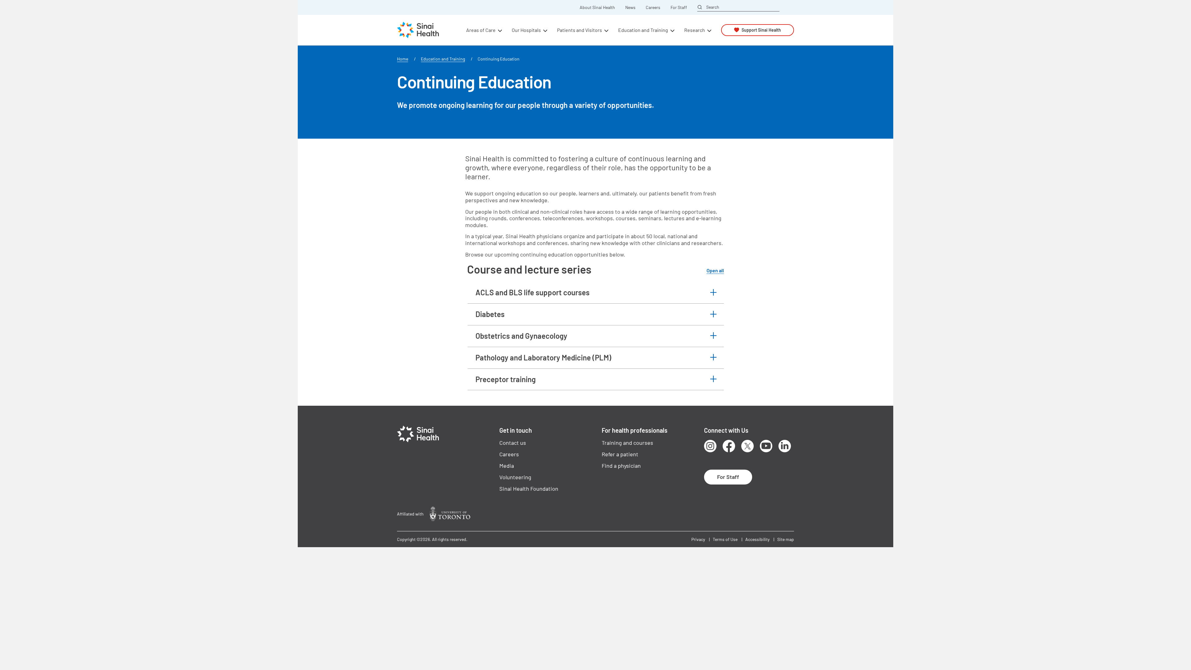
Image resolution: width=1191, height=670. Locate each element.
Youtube (766, 446)
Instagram (710, 446)
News (630, 7)
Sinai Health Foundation (528, 488)
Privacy (698, 539)
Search (712, 7)
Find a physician (621, 465)
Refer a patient (620, 454)
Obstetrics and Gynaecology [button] (521, 335)
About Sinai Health (597, 7)
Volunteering (515, 477)
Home (402, 58)
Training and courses (627, 442)
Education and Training (443, 58)
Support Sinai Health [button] (761, 30)
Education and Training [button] (643, 30)
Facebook (729, 446)
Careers (653, 7)
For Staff (679, 7)
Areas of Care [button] (481, 30)
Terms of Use (725, 539)
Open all (715, 270)
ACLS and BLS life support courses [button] (532, 292)
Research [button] (694, 30)
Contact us (512, 442)
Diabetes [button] (490, 314)
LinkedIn (784, 446)
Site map (785, 539)
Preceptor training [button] (505, 379)
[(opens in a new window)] (450, 514)
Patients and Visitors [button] (579, 30)
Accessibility (757, 539)
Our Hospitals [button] (526, 30)
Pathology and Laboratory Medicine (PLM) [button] (543, 357)
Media (506, 465)
